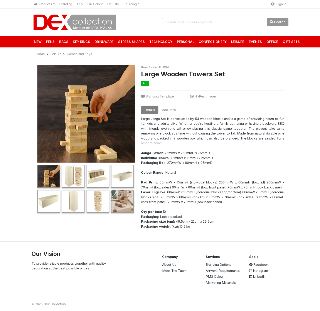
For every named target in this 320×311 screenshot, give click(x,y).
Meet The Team (174, 271)
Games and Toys (79, 54)
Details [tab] (150, 110)
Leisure (55, 54)
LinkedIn (259, 276)
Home (40, 54)
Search (279, 22)
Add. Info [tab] (169, 110)
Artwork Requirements (223, 271)
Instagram (260, 271)
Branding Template (160, 96)
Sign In (280, 4)
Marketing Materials (221, 283)
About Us (169, 264)
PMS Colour (215, 276)
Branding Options (218, 264)
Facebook (261, 264)
